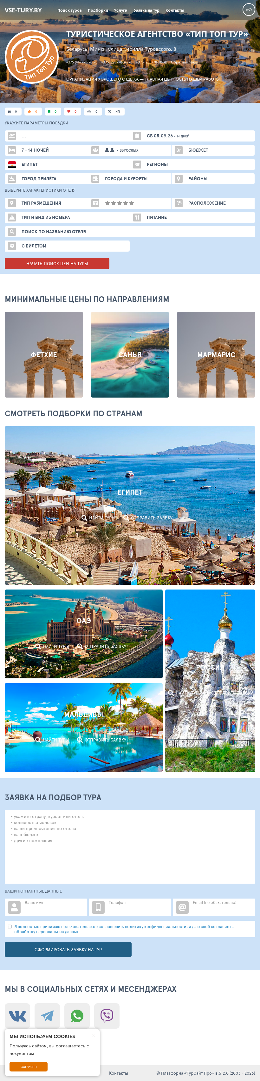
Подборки (98, 10)
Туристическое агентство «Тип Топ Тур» (157, 34)
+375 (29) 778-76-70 (116, 62)
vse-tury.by (23, 10)
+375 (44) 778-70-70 (81, 62)
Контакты (175, 10)
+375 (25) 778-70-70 (151, 62)
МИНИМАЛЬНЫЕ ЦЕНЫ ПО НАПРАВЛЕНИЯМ (87, 299)
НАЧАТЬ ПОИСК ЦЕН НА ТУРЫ (57, 263)
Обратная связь (184, 62)
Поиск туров (69, 10)
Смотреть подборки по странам (73, 413)
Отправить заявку (151, 518)
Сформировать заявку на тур (68, 949)
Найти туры (102, 518)
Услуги (120, 10)
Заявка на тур (146, 10)
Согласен (29, 1067)
